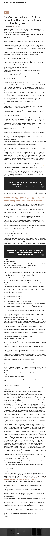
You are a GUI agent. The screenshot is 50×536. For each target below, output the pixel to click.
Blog (6, 13)
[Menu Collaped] (41, 2)
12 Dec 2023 (17, 26)
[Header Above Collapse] (45, 2)
